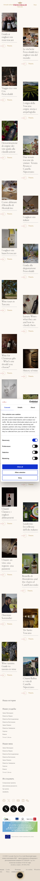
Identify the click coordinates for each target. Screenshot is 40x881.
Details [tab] (20, 407)
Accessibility (29, 870)
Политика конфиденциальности (18, 871)
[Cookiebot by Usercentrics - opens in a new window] (29, 402)
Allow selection (20, 472)
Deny (20, 478)
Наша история (9, 700)
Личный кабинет (8, 5)
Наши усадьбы (9, 709)
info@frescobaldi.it (16, 865)
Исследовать (8, 779)
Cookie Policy (8, 871)
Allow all (20, 467)
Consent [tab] (7, 407)
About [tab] (33, 407)
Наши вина (8, 744)
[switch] (35, 446)
